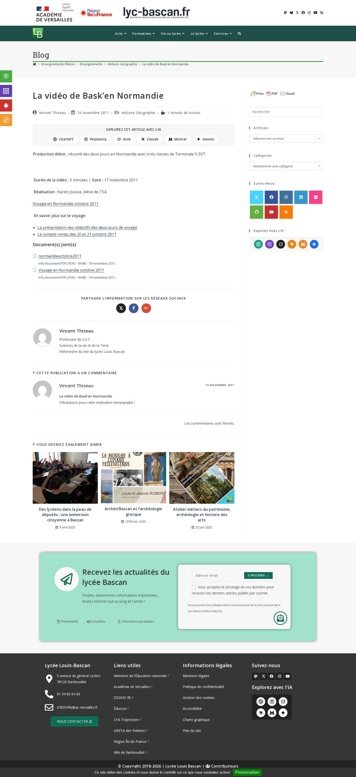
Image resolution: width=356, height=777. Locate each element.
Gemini (208, 139)
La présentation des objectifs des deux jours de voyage (87, 227)
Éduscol (120, 708)
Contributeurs (224, 766)
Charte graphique (196, 719)
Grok (127, 139)
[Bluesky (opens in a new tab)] (291, 12)
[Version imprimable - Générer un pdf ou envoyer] (272, 93)
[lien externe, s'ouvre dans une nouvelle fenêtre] (56, 12)
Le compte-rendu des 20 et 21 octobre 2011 (77, 234)
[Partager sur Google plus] (146, 308)
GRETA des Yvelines (129, 730)
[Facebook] (271, 197)
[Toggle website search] (239, 33)
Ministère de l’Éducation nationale (140, 675)
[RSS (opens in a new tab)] (321, 12)
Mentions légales (196, 675)
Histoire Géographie (138, 112)
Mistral (180, 139)
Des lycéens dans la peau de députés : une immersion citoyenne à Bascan (65, 515)
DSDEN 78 (122, 697)
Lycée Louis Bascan (183, 766)
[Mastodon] (255, 676)
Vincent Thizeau (52, 112)
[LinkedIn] (301, 197)
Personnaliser (247, 772)
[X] (256, 197)
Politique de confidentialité (203, 686)
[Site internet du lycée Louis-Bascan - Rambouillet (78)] (157, 12)
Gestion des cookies (199, 697)
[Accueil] (34, 64)
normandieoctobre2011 (60, 256)
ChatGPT (66, 139)
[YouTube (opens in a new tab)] (315, 12)
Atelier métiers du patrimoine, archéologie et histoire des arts (202, 515)
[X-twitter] (263, 676)
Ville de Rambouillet (129, 752)
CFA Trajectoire (126, 719)
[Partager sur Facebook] (134, 308)
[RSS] (286, 212)
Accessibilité (192, 708)
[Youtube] (271, 212)
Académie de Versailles (132, 686)
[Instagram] (286, 197)
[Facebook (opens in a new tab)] (303, 12)
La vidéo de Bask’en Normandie (165, 64)
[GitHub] (256, 212)
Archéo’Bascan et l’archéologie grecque (133, 511)
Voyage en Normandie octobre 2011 (65, 203)
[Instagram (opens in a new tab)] (309, 12)
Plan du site (192, 730)
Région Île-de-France (130, 741)
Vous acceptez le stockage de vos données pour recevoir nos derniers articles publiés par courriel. (233, 590)
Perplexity (98, 139)
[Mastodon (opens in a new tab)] (285, 12)
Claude (152, 139)
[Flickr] (315, 197)
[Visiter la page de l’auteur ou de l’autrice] (42, 337)
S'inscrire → (258, 575)
